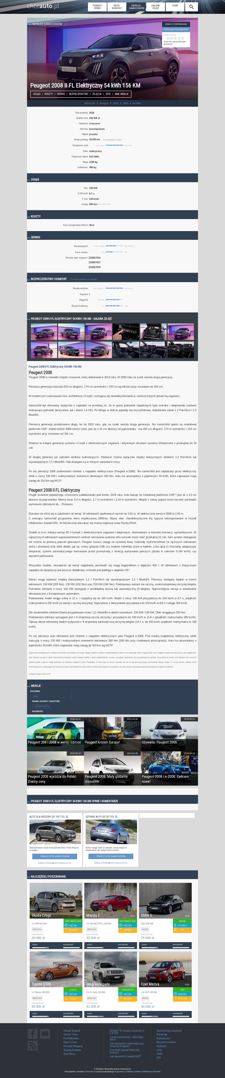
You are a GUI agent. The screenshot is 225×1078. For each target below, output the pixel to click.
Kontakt (157, 1071)
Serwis (61, 94)
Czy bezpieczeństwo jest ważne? (83, 279)
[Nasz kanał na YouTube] (45, 1038)
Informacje (147, 1071)
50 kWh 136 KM (42, 706)
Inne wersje (121, 94)
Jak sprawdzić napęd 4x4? (125, 1056)
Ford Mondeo (71, 1038)
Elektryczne (163, 1038)
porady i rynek (97, 7)
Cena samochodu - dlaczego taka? (126, 1038)
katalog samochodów (136, 7)
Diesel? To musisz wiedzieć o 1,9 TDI (127, 1032)
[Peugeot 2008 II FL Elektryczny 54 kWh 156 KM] (44, 340)
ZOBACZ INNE (44, 863)
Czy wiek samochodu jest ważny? (125, 1051)
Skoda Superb (71, 1030)
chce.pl (43, 4)
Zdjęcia (96, 94)
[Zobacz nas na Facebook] (33, 1038)
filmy (175, 5)
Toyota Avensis (72, 1050)
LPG (159, 1050)
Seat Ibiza (69, 1053)
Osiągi (36, 94)
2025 (35, 696)
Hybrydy (161, 1046)
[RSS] (33, 1050)
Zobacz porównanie (176, 24)
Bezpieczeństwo (78, 94)
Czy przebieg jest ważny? (112, 140)
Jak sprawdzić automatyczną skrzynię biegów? (126, 1045)
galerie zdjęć (156, 7)
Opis (108, 94)
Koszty (49, 94)
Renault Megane (73, 1046)
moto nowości (117, 7)
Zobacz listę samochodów (54, 856)
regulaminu (119, 1071)
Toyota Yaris (70, 1034)
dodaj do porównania (176, 29)
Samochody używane (169, 1030)
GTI (159, 1057)
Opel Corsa (70, 1042)
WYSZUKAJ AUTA (63, 863)
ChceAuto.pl (90, 1071)
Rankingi (162, 1034)
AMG (160, 1053)
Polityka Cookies (133, 1071)
